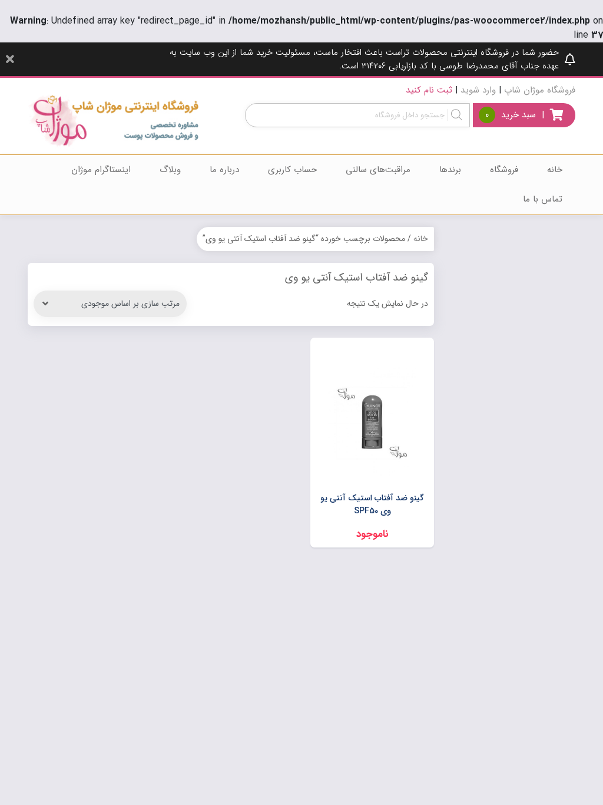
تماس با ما (542, 199)
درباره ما (224, 170)
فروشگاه (504, 170)
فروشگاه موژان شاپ (539, 90)
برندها (450, 170)
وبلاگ (170, 170)
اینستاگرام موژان (101, 170)
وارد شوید (478, 90)
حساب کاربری (292, 170)
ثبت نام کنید (429, 90)
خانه (554, 170)
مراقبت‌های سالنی (378, 170)
